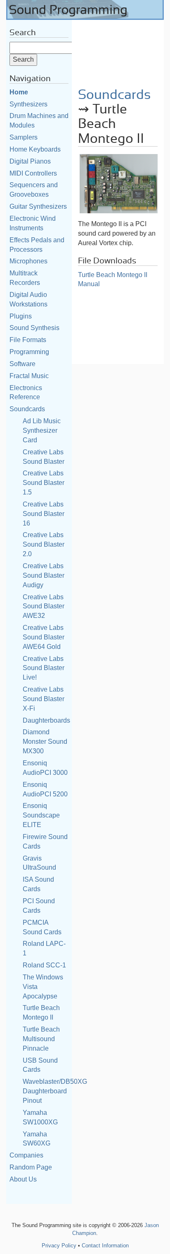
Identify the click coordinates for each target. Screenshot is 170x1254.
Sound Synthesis (34, 327)
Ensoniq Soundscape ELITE (41, 815)
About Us (23, 1179)
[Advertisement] (118, 51)
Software (22, 363)
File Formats (27, 339)
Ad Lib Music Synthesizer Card (42, 430)
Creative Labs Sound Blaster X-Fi (43, 699)
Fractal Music (29, 375)
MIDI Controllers (33, 173)
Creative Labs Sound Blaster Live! (43, 668)
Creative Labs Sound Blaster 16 (43, 514)
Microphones (28, 261)
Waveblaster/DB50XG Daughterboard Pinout (55, 1091)
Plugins (20, 316)
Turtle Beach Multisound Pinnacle (41, 1039)
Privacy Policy (59, 1245)
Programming (29, 351)
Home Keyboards (35, 149)
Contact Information (105, 1245)
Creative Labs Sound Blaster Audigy (43, 575)
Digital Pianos (30, 161)
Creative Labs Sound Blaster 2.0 (43, 544)
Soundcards (27, 408)
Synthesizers (28, 104)
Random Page (30, 1167)
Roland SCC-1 (44, 965)
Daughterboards (46, 720)
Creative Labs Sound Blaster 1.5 (43, 483)
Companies (26, 1155)
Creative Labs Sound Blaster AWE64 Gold (43, 637)
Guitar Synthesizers (38, 206)
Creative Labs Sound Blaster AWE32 (43, 606)
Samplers (23, 137)
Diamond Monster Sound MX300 (45, 741)
